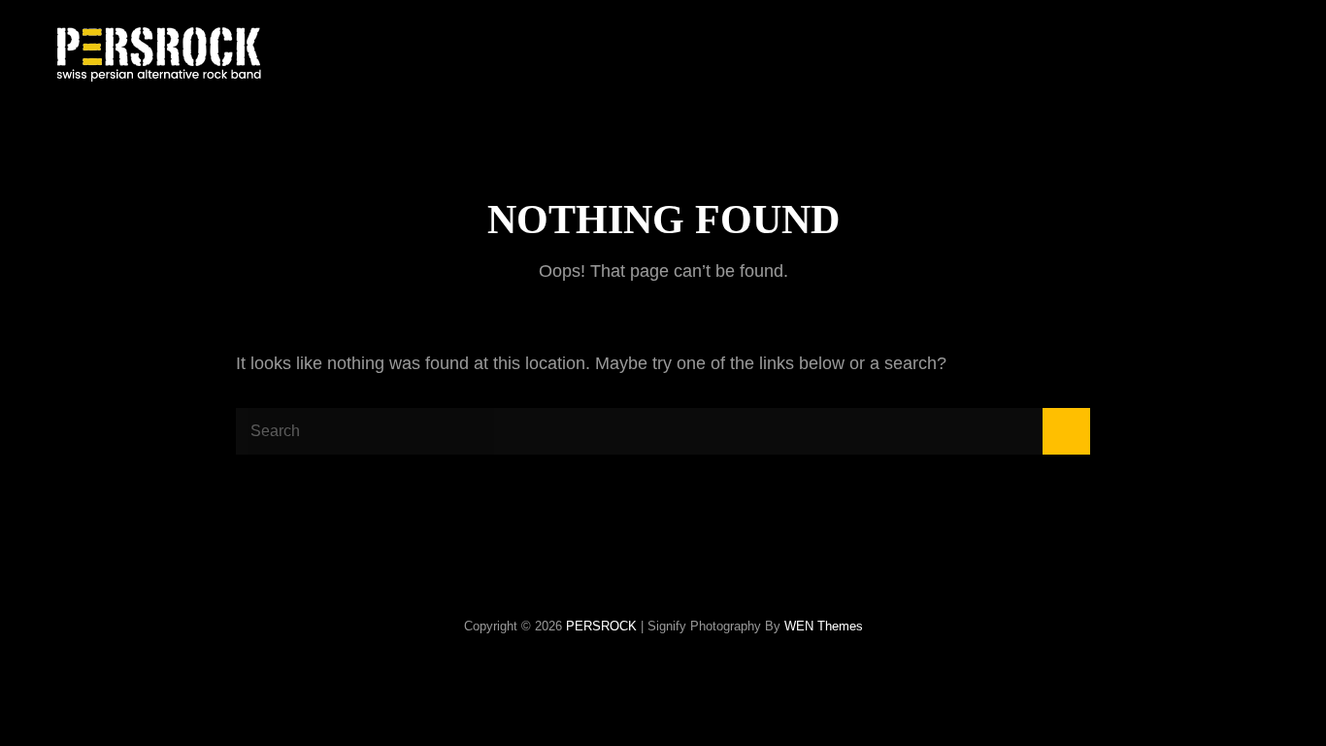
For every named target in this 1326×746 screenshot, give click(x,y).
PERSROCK (601, 626)
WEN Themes (823, 626)
